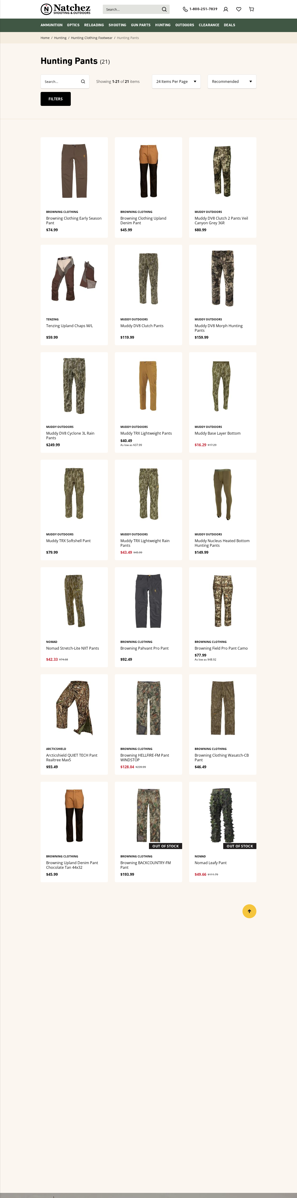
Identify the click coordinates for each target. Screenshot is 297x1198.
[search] (83, 81)
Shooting (117, 25)
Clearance (209, 25)
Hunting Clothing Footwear (92, 38)
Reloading (94, 25)
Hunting (163, 25)
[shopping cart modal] (251, 9)
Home (45, 38)
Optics (73, 25)
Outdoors (184, 25)
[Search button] (164, 9)
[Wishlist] (238, 9)
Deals (230, 25)
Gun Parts (141, 25)
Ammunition (51, 25)
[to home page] (65, 9)
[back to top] (249, 911)
